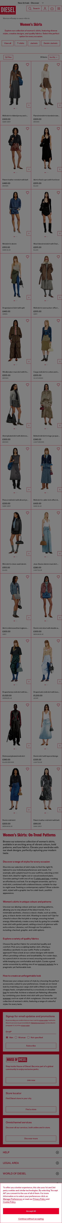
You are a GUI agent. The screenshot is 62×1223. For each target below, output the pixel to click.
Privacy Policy (39, 1199)
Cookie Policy (9, 1202)
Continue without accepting (31, 1219)
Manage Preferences (12, 1199)
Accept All (31, 1211)
